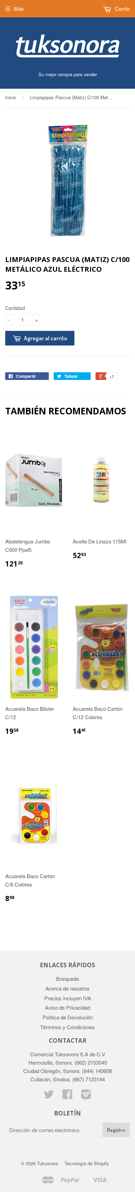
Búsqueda (67, 978)
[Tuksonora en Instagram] (86, 1096)
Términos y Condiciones (67, 1027)
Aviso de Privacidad (67, 1007)
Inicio (10, 97)
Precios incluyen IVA (67, 998)
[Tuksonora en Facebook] (67, 1096)
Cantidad (15, 307)
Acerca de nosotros (67, 988)
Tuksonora (47, 1163)
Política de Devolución (68, 1017)
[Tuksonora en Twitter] (49, 1096)
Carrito (121, 8)
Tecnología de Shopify (86, 1163)
